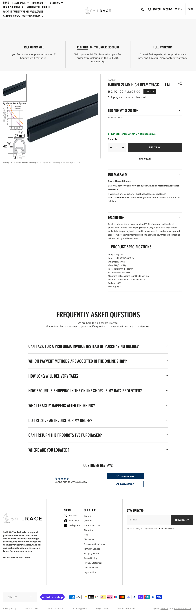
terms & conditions (166, 528)
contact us (143, 326)
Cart (190, 9)
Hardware (37, 2)
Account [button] (167, 9)
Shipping (113, 97)
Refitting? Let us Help (38, 7)
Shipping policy (80, 608)
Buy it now (155, 147)
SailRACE (164, 608)
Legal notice (102, 608)
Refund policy (31, 608)
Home (6, 2)
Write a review (125, 476)
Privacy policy (9, 608)
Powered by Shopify (182, 608)
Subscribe (180, 519)
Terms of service (55, 608)
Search (157, 9)
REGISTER (82, 47)
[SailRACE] (98, 9)
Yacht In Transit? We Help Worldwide (23, 11)
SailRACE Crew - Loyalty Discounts (21, 16)
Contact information (126, 608)
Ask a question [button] (125, 483)
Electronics (19, 2)
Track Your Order (13, 7)
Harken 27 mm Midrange (26, 162)
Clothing (55, 2)
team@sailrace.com (118, 197)
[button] (142, 9)
